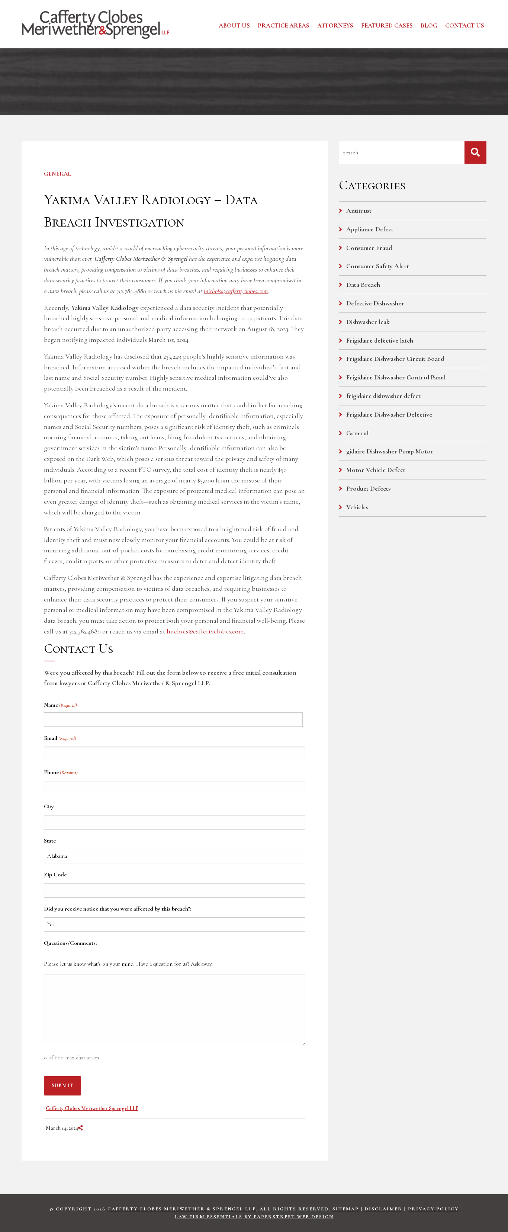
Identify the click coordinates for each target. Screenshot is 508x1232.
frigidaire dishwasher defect (383, 396)
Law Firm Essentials (208, 1217)
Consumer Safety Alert (377, 266)
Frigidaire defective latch (379, 340)
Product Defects (368, 488)
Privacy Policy (433, 1209)
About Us (234, 25)
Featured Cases (387, 25)
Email (60, 738)
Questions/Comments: (70, 943)
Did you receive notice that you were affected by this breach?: (117, 908)
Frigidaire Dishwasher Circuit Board (395, 358)
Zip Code (55, 874)
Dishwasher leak (368, 322)
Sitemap (345, 1209)
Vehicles (357, 507)
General (57, 173)
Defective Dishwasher (375, 303)
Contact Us (464, 25)
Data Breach (363, 284)
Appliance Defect (369, 229)
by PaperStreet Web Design (289, 1217)
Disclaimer (383, 1209)
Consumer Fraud (369, 248)
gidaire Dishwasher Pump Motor (390, 451)
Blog (429, 25)
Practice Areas (283, 25)
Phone (61, 772)
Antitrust (359, 210)
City (49, 806)
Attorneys (335, 25)
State (50, 840)
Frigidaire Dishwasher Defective (389, 414)
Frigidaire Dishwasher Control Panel (396, 377)
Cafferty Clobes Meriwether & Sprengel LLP (181, 1209)
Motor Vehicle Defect (375, 470)
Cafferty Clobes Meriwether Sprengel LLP (92, 1108)
